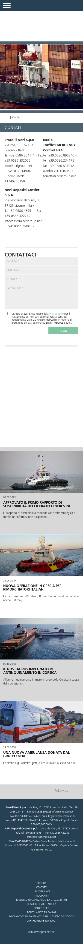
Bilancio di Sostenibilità (41, 904)
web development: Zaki (41, 932)
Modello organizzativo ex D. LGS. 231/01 (41, 900)
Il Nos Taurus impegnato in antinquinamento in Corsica (30, 671)
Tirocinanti (41, 896)
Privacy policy (56, 314)
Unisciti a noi (42, 892)
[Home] (7, 117)
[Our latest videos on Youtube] (74, 791)
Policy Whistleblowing (41, 912)
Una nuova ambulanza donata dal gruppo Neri (36, 754)
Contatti (41, 887)
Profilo (41, 883)
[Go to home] (41, 23)
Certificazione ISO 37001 (41, 921)
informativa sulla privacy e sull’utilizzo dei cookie (41, 917)
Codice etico (42, 908)
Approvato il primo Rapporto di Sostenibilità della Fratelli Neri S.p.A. (37, 504)
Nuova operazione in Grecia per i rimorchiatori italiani (33, 588)
